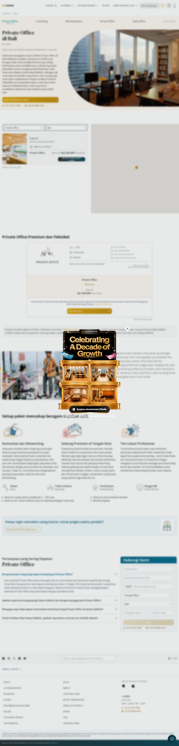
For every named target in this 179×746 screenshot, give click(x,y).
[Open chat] (172, 739)
